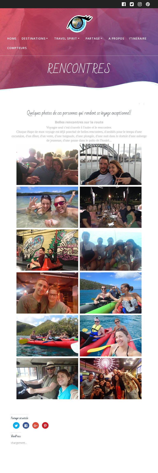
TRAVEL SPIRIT (65, 38)
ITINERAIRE (138, 38)
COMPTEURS (17, 48)
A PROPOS (116, 38)
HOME (12, 38)
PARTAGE (93, 38)
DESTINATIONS (33, 38)
